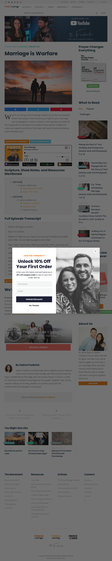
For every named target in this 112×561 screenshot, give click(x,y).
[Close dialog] (95, 251)
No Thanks (34, 305)
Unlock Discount (34, 299)
